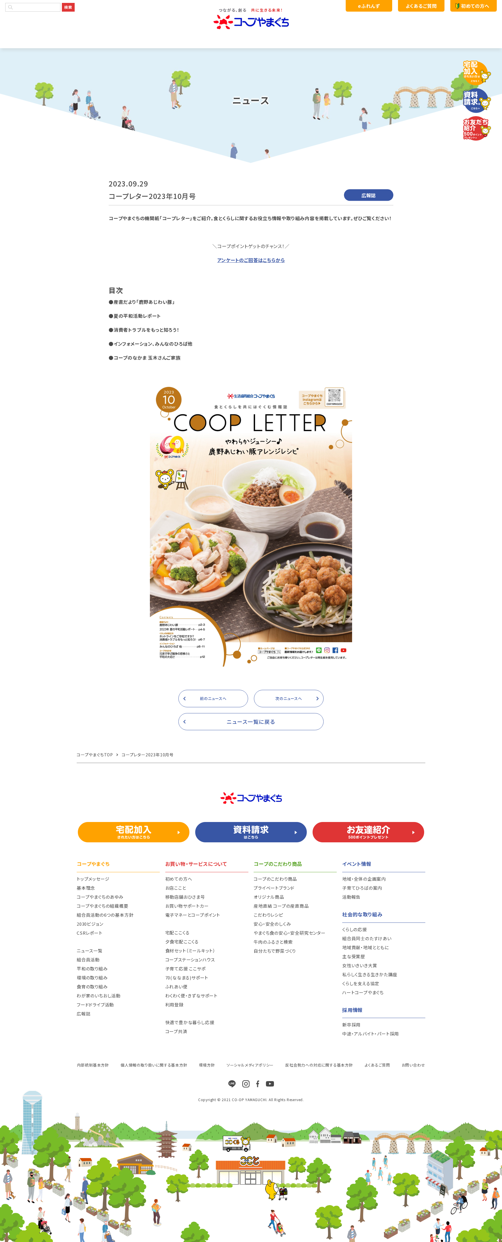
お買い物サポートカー (187, 906)
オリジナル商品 (269, 897)
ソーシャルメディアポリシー (250, 1065)
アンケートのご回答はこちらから (251, 259)
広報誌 (83, 1014)
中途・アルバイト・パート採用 (370, 1034)
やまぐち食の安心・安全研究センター (290, 933)
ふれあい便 (176, 986)
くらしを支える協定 (360, 983)
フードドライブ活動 (95, 1005)
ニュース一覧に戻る (251, 721)
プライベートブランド (274, 888)
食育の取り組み (92, 986)
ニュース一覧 (90, 950)
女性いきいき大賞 (359, 965)
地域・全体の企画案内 (364, 879)
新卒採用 (351, 1025)
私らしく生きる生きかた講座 (369, 974)
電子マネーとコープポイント (192, 915)
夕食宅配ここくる (182, 941)
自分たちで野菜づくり (275, 951)
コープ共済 (176, 1031)
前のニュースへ (213, 698)
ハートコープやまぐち (363, 992)
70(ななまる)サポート (187, 977)
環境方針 (207, 1065)
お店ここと (175, 888)
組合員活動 (88, 959)
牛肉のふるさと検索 (273, 942)
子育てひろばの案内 (362, 888)
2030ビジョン (90, 924)
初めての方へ (475, 5)
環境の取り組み (92, 977)
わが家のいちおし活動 (99, 995)
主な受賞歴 (353, 956)
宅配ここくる (177, 932)
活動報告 (351, 897)
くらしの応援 (354, 929)
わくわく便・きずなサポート (191, 995)
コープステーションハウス (190, 959)
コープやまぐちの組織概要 (102, 906)
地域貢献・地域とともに (365, 947)
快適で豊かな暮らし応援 (189, 1022)
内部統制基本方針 (93, 1065)
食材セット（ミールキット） (190, 950)
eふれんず (369, 5)
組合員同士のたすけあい (367, 938)
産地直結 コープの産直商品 (281, 906)
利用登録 (174, 1005)
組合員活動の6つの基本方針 (105, 915)
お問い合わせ (413, 1065)
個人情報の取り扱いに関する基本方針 (154, 1065)
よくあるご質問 (421, 5)
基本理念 (86, 888)
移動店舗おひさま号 (185, 897)
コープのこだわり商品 (275, 879)
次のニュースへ (288, 698)
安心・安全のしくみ (272, 924)
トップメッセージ (93, 879)
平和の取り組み (92, 968)
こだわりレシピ (268, 915)
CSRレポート (90, 933)
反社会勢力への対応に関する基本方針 (319, 1065)
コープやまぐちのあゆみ (100, 897)
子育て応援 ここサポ (185, 968)
